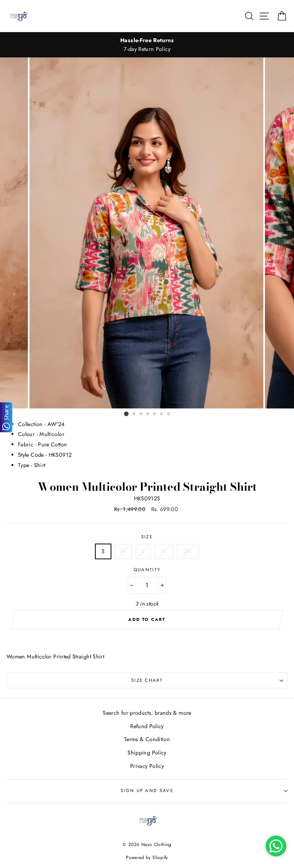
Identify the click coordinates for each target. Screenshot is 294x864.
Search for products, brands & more (147, 713)
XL (164, 551)
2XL (188, 551)
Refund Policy (147, 726)
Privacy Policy (147, 766)
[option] (147, 45)
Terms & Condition (147, 739)
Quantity (147, 570)
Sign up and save (147, 790)
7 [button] (169, 414)
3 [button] (141, 414)
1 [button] (126, 414)
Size (147, 537)
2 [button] (134, 414)
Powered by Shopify (147, 857)
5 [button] (155, 414)
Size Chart (147, 680)
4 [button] (148, 414)
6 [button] (162, 414)
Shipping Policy (146, 752)
